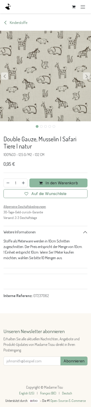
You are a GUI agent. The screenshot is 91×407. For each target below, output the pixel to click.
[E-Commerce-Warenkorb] (73, 6)
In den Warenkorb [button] (61, 183)
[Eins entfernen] (8, 183)
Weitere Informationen (20, 232)
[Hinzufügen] (24, 183)
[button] (4, 76)
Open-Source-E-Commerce (68, 401)
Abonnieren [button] (73, 361)
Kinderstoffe (18, 22)
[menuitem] (26, 393)
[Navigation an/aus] (83, 7)
